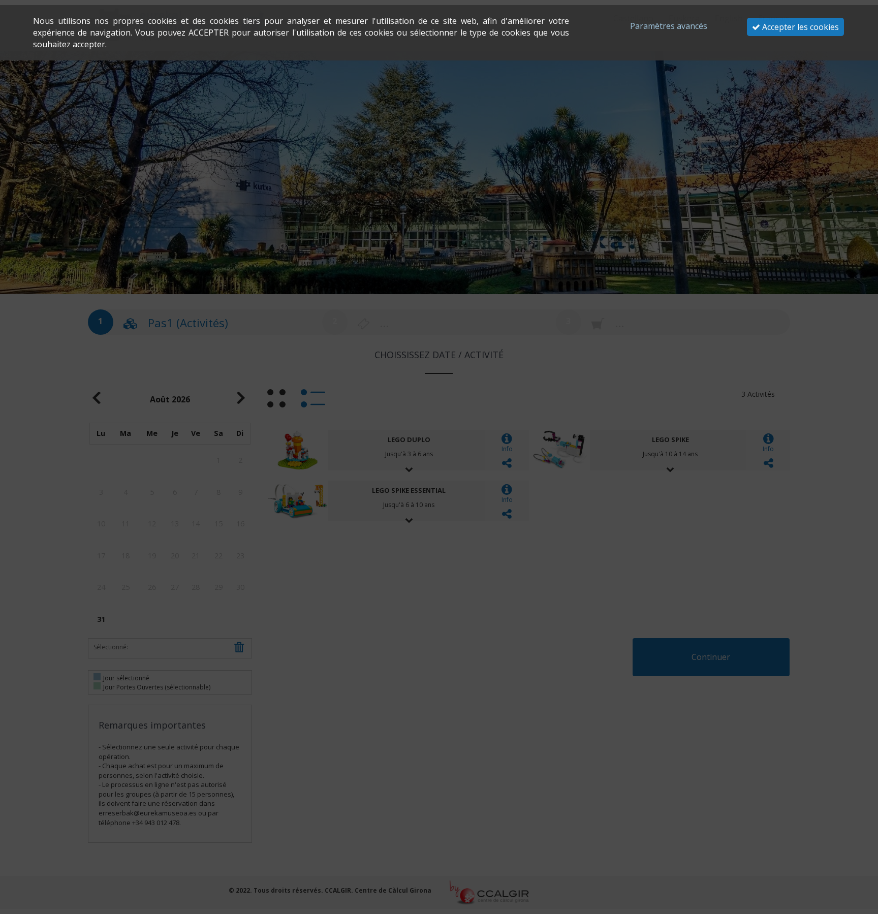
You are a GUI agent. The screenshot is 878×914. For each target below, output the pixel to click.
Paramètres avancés (668, 25)
